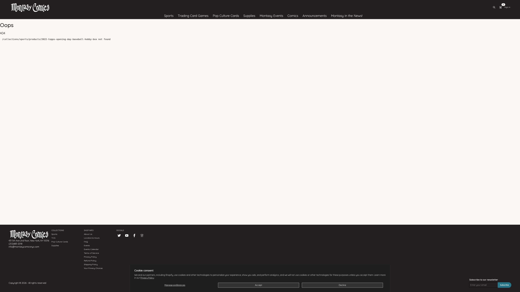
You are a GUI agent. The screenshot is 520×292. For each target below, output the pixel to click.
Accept (258, 285)
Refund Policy (90, 260)
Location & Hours (92, 238)
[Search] (494, 7)
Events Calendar (91, 249)
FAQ (86, 241)
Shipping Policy (91, 264)
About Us (88, 234)
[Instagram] (142, 235)
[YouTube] (126, 235)
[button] (168, 16)
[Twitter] (119, 235)
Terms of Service (91, 253)
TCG (53, 238)
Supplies (55, 245)
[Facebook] (134, 235)
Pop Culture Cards (59, 241)
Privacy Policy (147, 277)
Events (87, 245)
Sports (54, 234)
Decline (342, 285)
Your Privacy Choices (93, 268)
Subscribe (504, 285)
